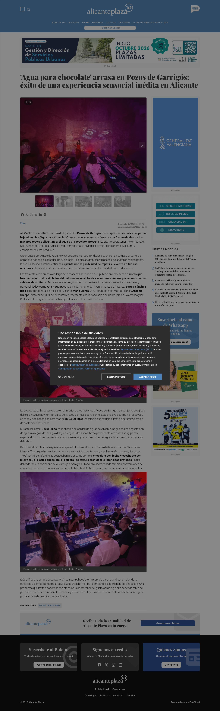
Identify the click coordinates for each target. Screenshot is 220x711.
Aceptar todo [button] (147, 376)
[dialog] (110, 355)
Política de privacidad (95, 368)
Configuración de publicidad (84, 364)
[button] (66, 377)
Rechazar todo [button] (116, 376)
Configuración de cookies (71, 368)
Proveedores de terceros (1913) (136, 349)
